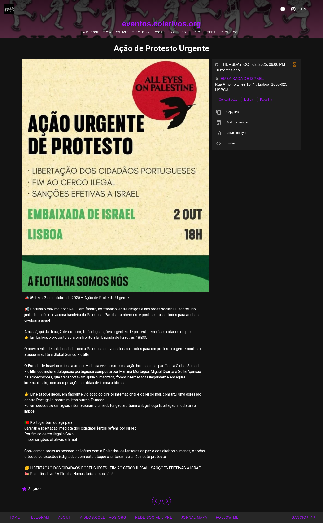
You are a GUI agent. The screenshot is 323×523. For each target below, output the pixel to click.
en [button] (303, 9)
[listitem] (256, 112)
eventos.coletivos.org (161, 23)
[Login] (314, 9)
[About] (283, 9)
